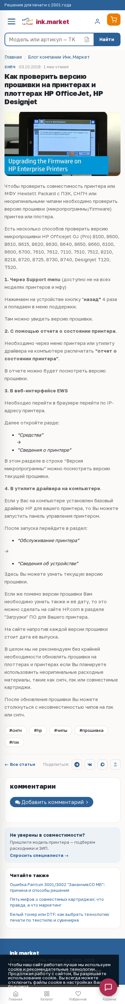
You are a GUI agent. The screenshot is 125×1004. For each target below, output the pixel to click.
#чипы (60, 730)
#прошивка (91, 730)
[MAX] (102, 764)
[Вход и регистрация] (97, 21)
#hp (38, 730)
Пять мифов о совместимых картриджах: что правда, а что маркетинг (57, 902)
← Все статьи (19, 764)
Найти (106, 39)
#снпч (15, 730)
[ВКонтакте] (90, 764)
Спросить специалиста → (39, 855)
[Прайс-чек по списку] (87, 39)
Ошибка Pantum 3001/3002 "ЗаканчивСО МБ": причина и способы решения (57, 887)
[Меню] (11, 21)
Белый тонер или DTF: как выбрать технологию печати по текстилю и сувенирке (59, 917)
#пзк (14, 742)
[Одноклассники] (115, 764)
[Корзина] (114, 19)
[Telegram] (77, 764)
